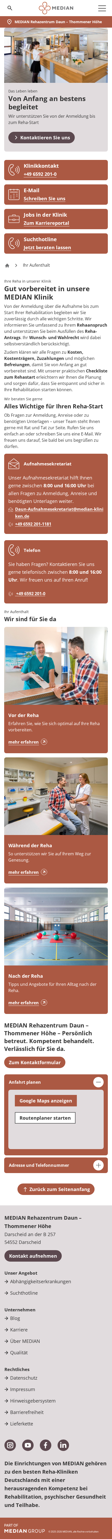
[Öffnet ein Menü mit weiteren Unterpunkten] (102, 8)
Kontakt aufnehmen (33, 1256)
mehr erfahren (23, 742)
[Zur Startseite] (56, 8)
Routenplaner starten (45, 1118)
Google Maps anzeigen (46, 1101)
